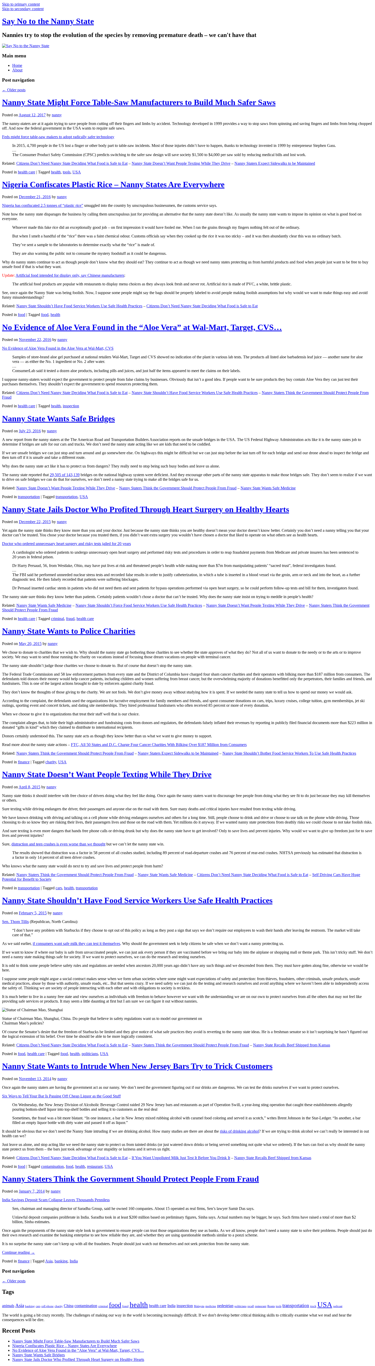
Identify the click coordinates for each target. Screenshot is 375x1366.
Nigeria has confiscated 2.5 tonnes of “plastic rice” (42, 205)
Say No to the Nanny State (48, 21)
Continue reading (18, 1252)
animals (8, 1306)
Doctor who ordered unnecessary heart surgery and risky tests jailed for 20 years (66, 543)
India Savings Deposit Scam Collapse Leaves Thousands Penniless (56, 1200)
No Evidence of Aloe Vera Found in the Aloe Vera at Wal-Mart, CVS (58, 348)
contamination (52, 1166)
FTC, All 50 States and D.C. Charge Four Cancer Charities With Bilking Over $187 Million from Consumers (159, 744)
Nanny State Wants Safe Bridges (58, 418)
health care (26, 172)
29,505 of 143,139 (65, 475)
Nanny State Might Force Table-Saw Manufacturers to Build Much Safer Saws (139, 102)
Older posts (14, 90)
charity (50, 762)
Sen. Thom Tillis (15, 921)
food (21, 314)
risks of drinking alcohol (239, 1131)
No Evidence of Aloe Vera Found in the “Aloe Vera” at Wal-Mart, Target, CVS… (142, 327)
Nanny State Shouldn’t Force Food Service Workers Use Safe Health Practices (139, 605)
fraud (70, 618)
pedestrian (225, 1306)
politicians (90, 1054)
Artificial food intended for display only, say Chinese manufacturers (70, 275)
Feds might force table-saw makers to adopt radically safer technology (58, 137)
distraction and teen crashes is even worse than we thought (58, 844)
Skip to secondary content (23, 9)
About (17, 70)
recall (250, 1306)
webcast (337, 1306)
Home (17, 65)
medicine (210, 1306)
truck (313, 1306)
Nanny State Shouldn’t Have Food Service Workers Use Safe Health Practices (79, 306)
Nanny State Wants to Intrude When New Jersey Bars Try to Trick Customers (137, 1066)
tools (66, 172)
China (68, 1306)
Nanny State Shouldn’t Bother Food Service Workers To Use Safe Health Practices (289, 753)
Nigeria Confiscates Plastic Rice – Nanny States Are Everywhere (113, 184)
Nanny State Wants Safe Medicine (268, 488)
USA (76, 172)
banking (61, 1261)
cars (59, 888)
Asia (49, 1261)
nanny (57, 115)
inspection (71, 406)
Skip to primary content (21, 4)
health (56, 172)
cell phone (47, 1306)
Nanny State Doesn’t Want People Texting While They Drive (181, 163)
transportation (29, 497)
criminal (57, 618)
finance (24, 762)
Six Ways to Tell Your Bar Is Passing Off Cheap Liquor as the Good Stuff (61, 1096)
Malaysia (199, 1306)
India (74, 1261)
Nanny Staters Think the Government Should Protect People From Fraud (177, 488)
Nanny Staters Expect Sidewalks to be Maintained (274, 163)
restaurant (95, 1166)
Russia (271, 1306)
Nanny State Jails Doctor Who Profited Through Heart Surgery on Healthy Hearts (145, 509)
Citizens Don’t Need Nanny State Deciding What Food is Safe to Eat (72, 163)
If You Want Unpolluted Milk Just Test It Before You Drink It (181, 1158)
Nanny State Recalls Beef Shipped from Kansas (291, 1045)
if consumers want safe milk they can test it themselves (76, 943)
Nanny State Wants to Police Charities (68, 631)
